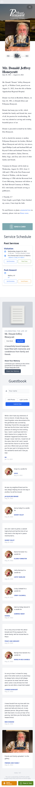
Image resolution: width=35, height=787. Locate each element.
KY (9, 277)
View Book (9, 341)
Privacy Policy (12, 778)
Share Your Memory (12, 371)
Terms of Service (22, 778)
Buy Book (20, 341)
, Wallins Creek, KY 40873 (16, 257)
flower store (24, 213)
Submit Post (17, 404)
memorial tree (26, 210)
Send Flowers (24, 281)
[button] (17, 741)
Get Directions (10, 261)
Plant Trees (24, 261)
